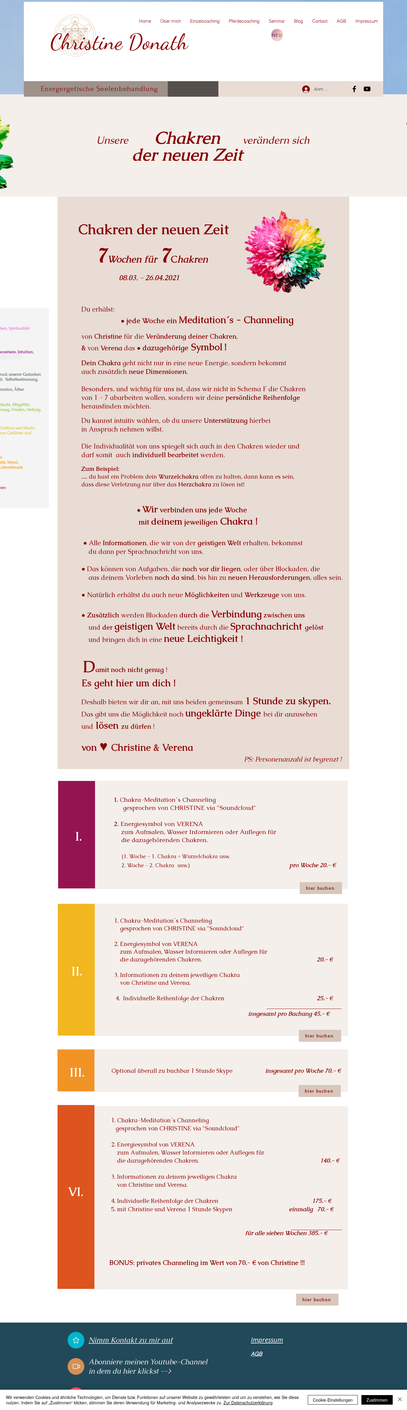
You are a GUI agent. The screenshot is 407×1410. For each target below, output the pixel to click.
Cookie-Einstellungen (333, 1400)
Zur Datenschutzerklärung (248, 1403)
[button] (76, 1340)
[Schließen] (399, 1399)
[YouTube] (367, 89)
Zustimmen (377, 1400)
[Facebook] (354, 89)
